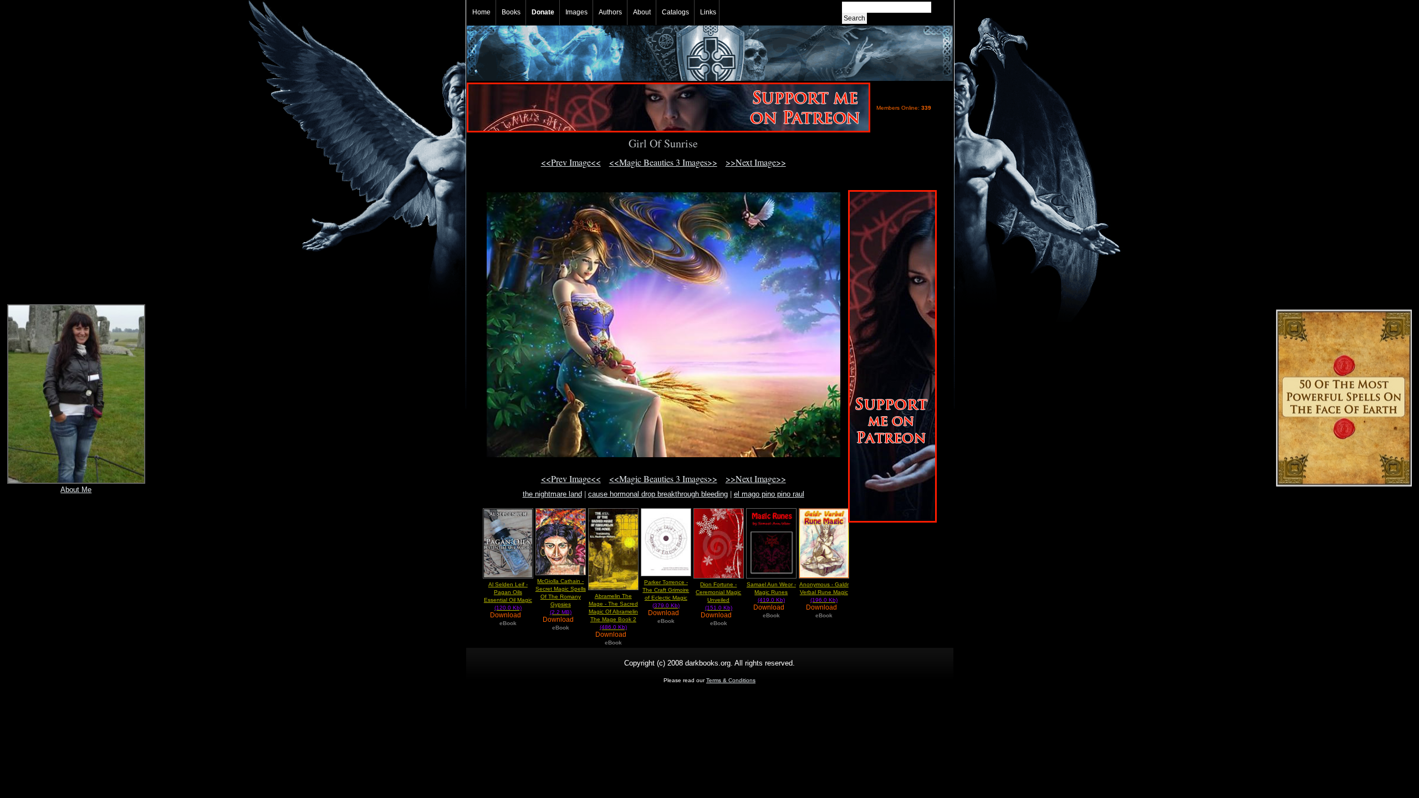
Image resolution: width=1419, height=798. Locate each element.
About (642, 12)
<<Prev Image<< (571, 162)
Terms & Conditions (731, 680)
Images (576, 12)
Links (708, 12)
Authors (610, 12)
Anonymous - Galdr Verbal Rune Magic (824, 592)
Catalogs (675, 12)
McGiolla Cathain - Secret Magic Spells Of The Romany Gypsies (560, 596)
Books (511, 12)
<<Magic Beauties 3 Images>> (663, 162)
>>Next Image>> (756, 162)
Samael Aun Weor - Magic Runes (771, 592)
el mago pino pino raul (769, 494)
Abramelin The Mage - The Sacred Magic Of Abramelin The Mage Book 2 (613, 611)
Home (481, 12)
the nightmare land (552, 494)
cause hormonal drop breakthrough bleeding (658, 494)
